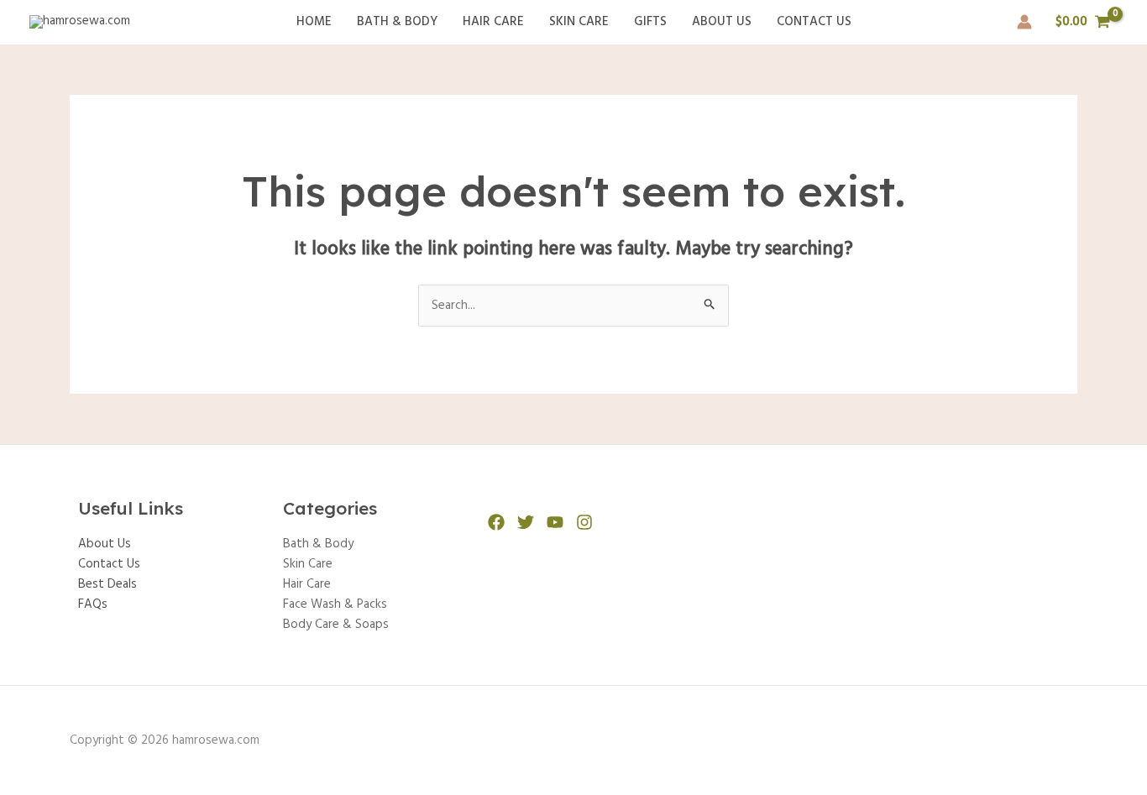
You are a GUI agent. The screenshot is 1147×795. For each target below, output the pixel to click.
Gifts (650, 22)
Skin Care (579, 22)
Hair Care (493, 22)
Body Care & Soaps (336, 625)
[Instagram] (584, 522)
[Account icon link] (1024, 21)
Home (314, 22)
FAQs (92, 604)
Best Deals (107, 584)
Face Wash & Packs (335, 604)
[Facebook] (496, 522)
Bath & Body (397, 22)
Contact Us (814, 22)
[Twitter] (525, 522)
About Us (722, 22)
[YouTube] (555, 522)
